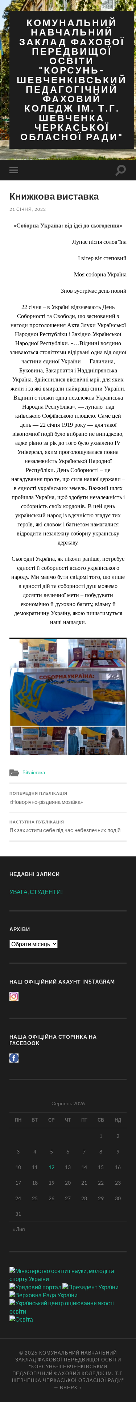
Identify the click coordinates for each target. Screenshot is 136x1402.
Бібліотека (33, 772)
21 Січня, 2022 (27, 209)
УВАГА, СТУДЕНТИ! (36, 891)
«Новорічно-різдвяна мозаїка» (46, 798)
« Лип (19, 1229)
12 (51, 1167)
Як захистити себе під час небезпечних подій (64, 827)
